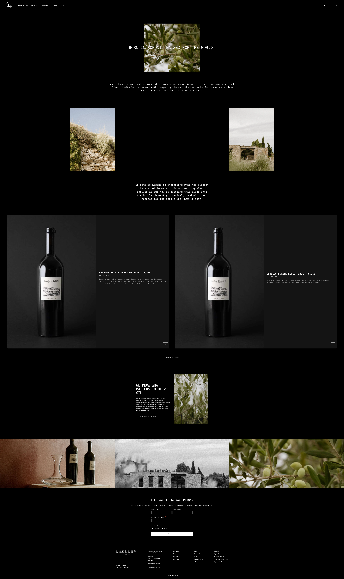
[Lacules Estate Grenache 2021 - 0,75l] (51, 281)
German (157, 528)
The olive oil (177, 554)
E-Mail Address (158, 517)
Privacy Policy (219, 556)
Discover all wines (172, 358)
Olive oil (197, 554)
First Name (155, 509)
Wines (195, 551)
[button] (324, 6)
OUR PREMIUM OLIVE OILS (147, 416)
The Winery (176, 551)
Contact (216, 551)
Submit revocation (172, 575)
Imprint (216, 554)
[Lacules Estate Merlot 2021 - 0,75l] (219, 281)
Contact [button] (62, 5)
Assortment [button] (44, 5)
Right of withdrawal (221, 562)
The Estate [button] (19, 5)
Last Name (177, 509)
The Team (176, 559)
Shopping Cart (198, 559)
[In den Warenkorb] (165, 344)
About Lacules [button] (31, 5)
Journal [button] (54, 5)
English (167, 528)
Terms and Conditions (221, 559)
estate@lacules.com (154, 563)
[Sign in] (333, 5)
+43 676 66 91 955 (154, 567)
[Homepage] (9, 5)
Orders (196, 562)
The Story (176, 556)
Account (196, 556)
